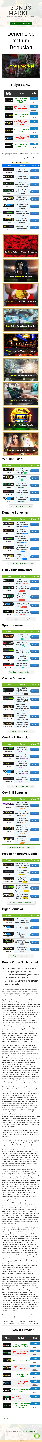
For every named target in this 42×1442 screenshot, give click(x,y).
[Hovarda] (8, 637)
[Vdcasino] (8, 549)
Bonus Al (35, 171)
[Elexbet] (8, 756)
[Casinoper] (8, 691)
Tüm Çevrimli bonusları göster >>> (21, 847)
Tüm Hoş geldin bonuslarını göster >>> (21, 619)
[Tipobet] (8, 221)
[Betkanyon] (8, 171)
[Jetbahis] (8, 651)
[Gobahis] (8, 185)
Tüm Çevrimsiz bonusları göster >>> (21, 786)
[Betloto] (8, 581)
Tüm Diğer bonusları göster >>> (21, 956)
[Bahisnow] (8, 644)
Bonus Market (21, 10)
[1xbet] (8, 206)
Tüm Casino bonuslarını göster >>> (21, 731)
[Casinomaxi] (8, 873)
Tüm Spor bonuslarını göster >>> (21, 672)
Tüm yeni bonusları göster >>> (21, 506)
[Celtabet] (8, 199)
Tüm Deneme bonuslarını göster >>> (21, 563)
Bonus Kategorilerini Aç (22, 23)
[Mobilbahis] (8, 228)
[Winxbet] (8, 178)
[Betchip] (8, 805)
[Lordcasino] (8, 531)
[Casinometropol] (8, 707)
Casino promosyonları (21, 1441)
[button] (36, 1435)
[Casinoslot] (8, 213)
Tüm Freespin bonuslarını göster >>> (21, 903)
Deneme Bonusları (29, 1431)
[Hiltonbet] (8, 192)
